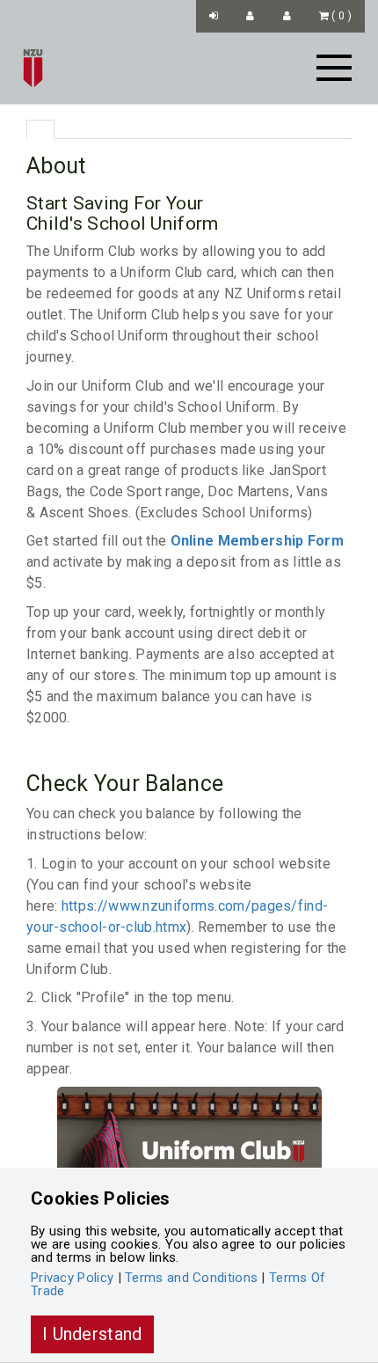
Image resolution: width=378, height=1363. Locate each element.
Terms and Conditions (191, 1278)
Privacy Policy (72, 1278)
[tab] (40, 129)
